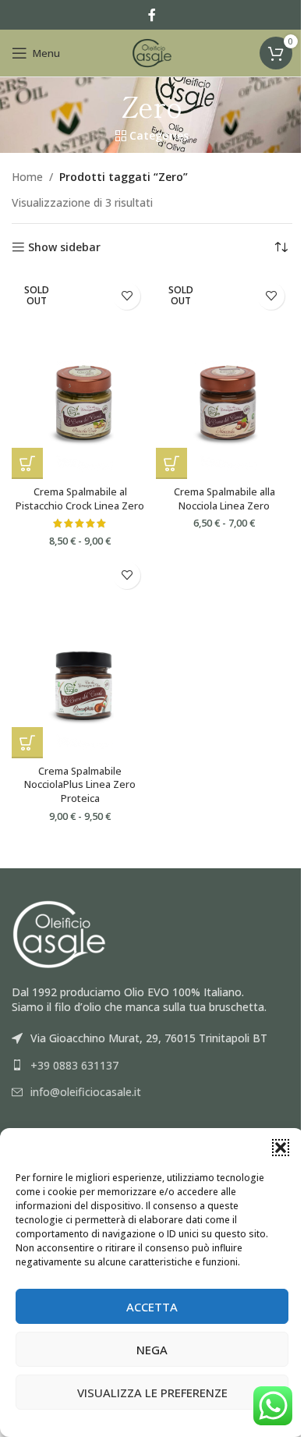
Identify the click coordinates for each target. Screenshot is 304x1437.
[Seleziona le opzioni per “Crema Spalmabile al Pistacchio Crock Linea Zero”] (27, 463)
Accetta (152, 1307)
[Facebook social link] (152, 15)
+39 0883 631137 (74, 1065)
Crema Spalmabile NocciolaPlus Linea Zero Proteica (80, 785)
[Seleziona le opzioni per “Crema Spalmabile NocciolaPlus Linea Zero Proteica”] (27, 742)
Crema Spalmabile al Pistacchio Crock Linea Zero (80, 499)
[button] (280, 1147)
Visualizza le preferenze (152, 1392)
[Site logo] (152, 51)
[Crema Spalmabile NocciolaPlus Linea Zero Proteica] (80, 656)
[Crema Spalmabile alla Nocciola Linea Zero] (224, 377)
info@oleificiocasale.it (85, 1091)
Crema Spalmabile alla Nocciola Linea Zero (224, 499)
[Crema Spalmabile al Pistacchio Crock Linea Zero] (80, 377)
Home (27, 176)
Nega (152, 1349)
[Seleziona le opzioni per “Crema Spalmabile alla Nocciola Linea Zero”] (171, 463)
